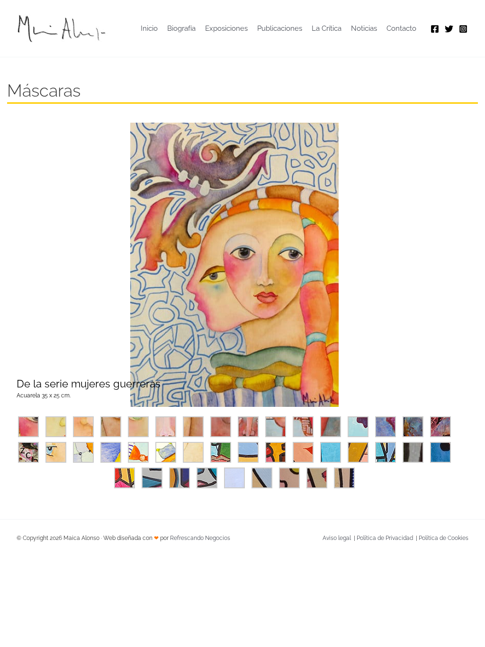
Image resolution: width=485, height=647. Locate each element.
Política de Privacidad (385, 538)
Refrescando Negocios (200, 538)
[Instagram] (463, 29)
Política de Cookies (443, 538)
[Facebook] (435, 29)
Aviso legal (337, 538)
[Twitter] (449, 29)
